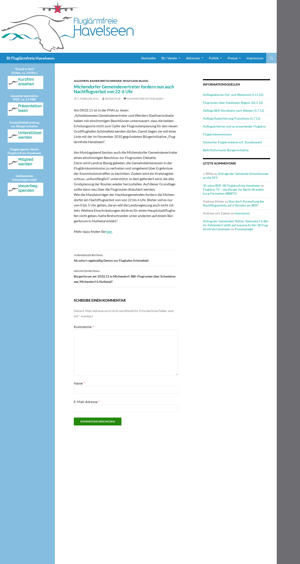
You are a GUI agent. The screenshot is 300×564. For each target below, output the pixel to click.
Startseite (148, 58)
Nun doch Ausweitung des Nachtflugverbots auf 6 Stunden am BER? (233, 203)
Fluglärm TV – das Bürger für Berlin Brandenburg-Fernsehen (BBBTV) (234, 191)
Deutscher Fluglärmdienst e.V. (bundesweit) (232, 142)
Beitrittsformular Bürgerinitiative (226, 150)
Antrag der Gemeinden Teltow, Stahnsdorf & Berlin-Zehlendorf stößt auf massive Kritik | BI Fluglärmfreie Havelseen (236, 225)
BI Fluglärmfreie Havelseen (30, 58)
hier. (109, 231)
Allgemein (81, 80)
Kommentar (84, 327)
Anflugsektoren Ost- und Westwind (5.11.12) (233, 95)
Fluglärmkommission (217, 134)
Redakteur (113, 98)
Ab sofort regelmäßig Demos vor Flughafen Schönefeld (111, 258)
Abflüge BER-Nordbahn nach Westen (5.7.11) (233, 110)
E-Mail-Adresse (86, 402)
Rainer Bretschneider (106, 80)
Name (79, 383)
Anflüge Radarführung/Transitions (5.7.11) (231, 118)
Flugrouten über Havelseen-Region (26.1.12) (233, 102)
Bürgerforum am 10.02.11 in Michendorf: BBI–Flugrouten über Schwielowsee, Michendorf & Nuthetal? (125, 276)
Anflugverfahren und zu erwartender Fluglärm (234, 126)
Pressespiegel (244, 229)
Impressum (254, 58)
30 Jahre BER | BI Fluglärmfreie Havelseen (231, 185)
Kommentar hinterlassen (145, 98)
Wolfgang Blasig (135, 80)
